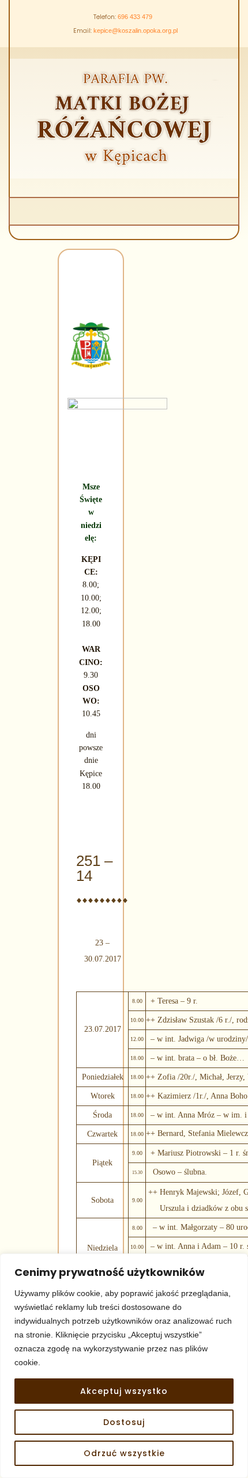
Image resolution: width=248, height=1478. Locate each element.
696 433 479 (135, 16)
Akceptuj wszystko (124, 1391)
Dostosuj (124, 1422)
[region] (124, 1365)
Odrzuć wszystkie (124, 1453)
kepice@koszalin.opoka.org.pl (135, 30)
